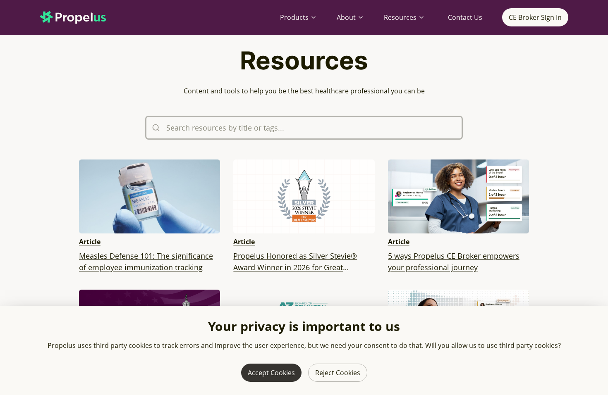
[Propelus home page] (79, 17)
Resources (400, 17)
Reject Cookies (337, 372)
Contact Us (465, 17)
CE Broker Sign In (535, 17)
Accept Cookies (271, 372)
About (346, 17)
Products (294, 17)
